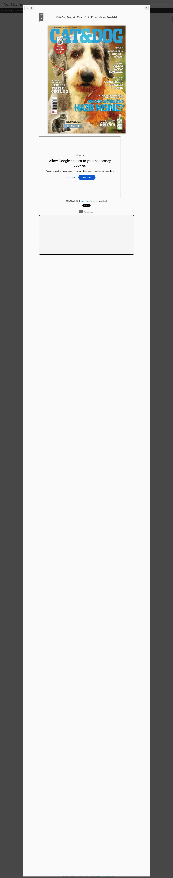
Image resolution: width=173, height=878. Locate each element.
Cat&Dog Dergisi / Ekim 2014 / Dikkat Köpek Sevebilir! (86, 17)
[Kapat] (146, 8)
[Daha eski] (31, 8)
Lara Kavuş (85, 201)
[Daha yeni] (26, 8)
